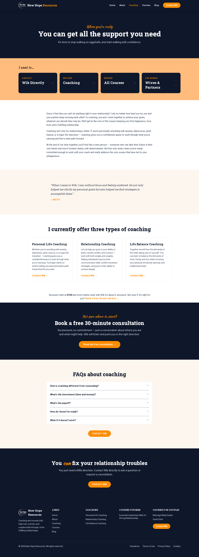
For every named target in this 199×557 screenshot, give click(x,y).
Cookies (176, 546)
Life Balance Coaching (96, 523)
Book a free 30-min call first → (102, 298)
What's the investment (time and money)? (73, 394)
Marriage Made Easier (163, 515)
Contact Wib (172, 5)
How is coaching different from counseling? (74, 386)
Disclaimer (135, 546)
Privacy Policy (164, 546)
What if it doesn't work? (63, 420)
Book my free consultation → (99, 344)
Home (112, 5)
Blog (156, 5)
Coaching (133, 5)
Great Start (158, 519)
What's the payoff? (60, 403)
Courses (146, 5)
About (122, 5)
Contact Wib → (40, 275)
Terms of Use (148, 546)
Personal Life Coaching (96, 515)
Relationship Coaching (96, 519)
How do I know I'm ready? (64, 411)
